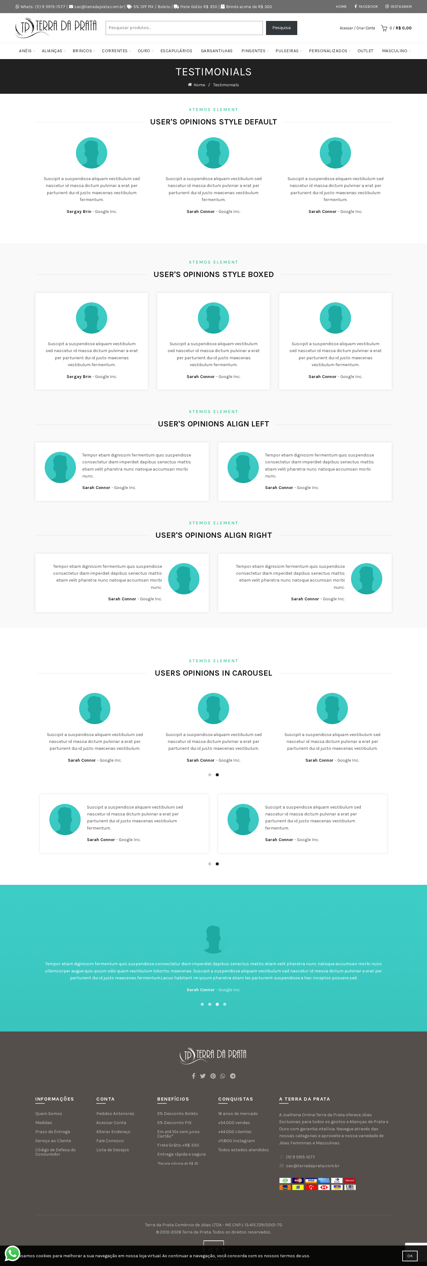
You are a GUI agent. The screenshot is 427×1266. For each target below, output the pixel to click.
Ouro (144, 50)
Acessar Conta (111, 1122)
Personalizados (328, 50)
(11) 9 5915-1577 (300, 1157)
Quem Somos (48, 1113)
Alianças (52, 50)
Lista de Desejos (112, 1150)
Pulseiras (287, 50)
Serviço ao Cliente (53, 1140)
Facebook (368, 6)
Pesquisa (281, 27)
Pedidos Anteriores (115, 1113)
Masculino (395, 50)
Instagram (401, 6)
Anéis (25, 50)
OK (410, 1256)
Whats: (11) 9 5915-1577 (43, 6)
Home (341, 6)
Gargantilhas (217, 50)
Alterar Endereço (113, 1131)
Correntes (115, 50)
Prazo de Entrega (52, 1131)
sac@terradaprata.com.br (98, 6)
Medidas (43, 1122)
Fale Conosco (110, 1140)
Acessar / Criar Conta (357, 28)
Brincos (82, 50)
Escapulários (176, 50)
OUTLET (366, 50)
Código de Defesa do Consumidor (55, 1152)
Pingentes (253, 50)
